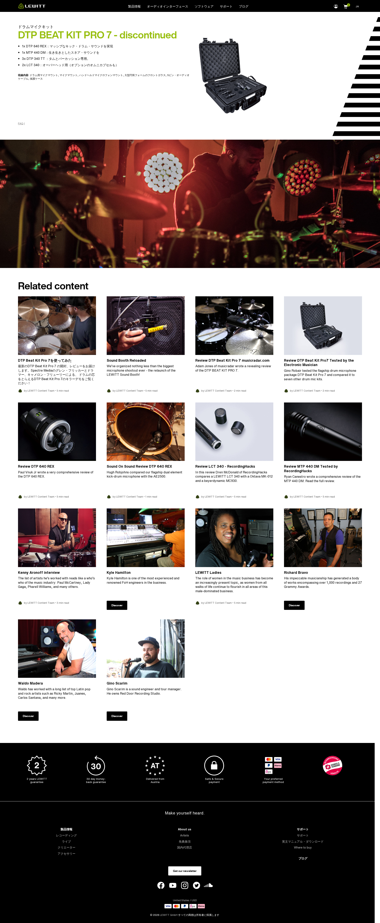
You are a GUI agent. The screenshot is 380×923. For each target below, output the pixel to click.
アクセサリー (66, 853)
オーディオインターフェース (167, 6)
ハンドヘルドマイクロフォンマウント (101, 75)
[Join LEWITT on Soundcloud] (208, 886)
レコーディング (66, 835)
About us (184, 829)
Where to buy (303, 847)
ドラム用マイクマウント (44, 75)
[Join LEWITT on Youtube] (173, 886)
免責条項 (185, 841)
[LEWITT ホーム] (32, 7)
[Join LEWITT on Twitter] (196, 886)
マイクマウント (69, 75)
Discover (117, 605)
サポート (226, 6)
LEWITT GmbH (169, 915)
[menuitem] (134, 6)
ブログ (243, 6)
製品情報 (134, 6)
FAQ (20, 123)
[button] (345, 6)
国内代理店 (184, 847)
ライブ (66, 841)
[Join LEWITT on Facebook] (161, 886)
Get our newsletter (185, 871)
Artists (184, 835)
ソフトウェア (204, 6)
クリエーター (66, 847)
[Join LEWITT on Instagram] (185, 886)
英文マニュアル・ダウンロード (303, 841)
